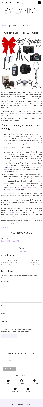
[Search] (22, 3)
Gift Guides (30, 29)
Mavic (3, 116)
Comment (5, 281)
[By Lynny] (21, 11)
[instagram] (2, 3)
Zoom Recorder (13, 190)
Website (4, 321)
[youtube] (6, 3)
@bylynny (5, 227)
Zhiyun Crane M (15, 212)
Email (4, 313)
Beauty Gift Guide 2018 (10, 241)
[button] (40, 2)
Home (4, 26)
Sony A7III (10, 167)
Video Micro (35, 179)
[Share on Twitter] (10, 255)
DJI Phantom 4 (20, 113)
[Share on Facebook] (8, 255)
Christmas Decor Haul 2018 (9, 262)
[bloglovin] (14, 3)
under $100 (12, 217)
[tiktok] (10, 3)
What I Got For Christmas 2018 (35, 262)
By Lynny (24, 402)
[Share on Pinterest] (13, 255)
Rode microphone (30, 187)
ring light (16, 134)
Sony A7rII (14, 159)
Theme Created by (22, 404)
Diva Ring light (25, 138)
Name (4, 305)
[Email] (18, 3)
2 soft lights (25, 143)
